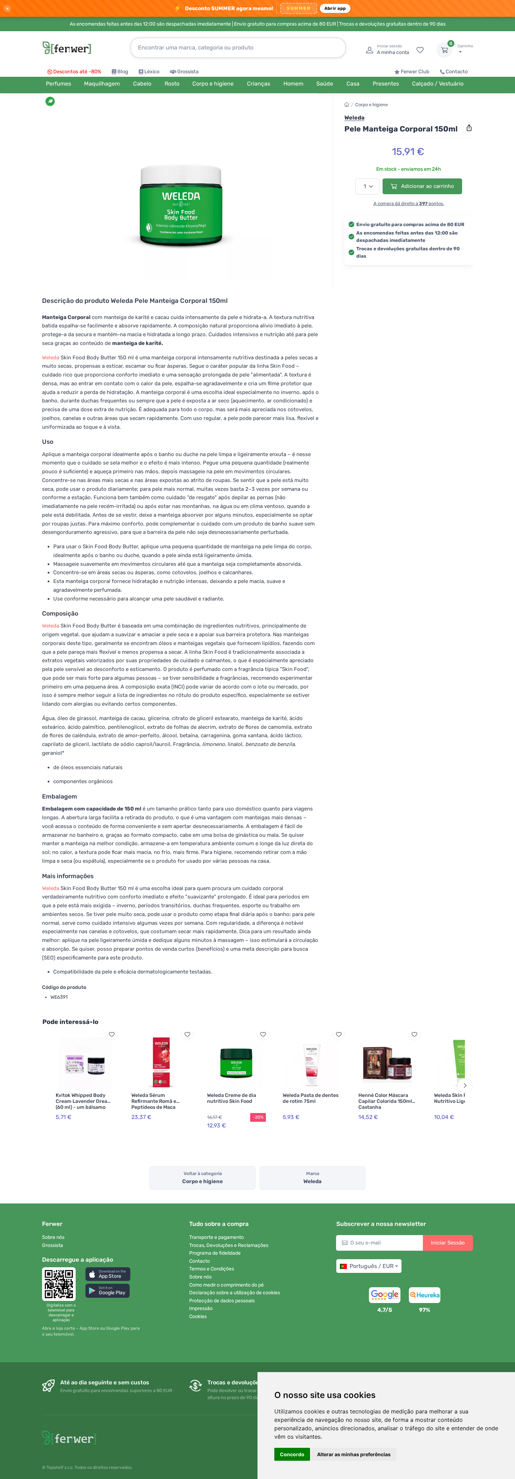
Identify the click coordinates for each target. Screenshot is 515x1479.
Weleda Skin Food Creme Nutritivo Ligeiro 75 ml (463, 1098)
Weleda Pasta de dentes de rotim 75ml (310, 1098)
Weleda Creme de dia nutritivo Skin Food (231, 1098)
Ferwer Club (415, 72)
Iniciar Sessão (448, 1243)
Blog (122, 72)
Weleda (50, 357)
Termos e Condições (211, 1269)
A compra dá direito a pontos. (408, 203)
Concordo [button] (292, 1454)
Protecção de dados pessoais (222, 1301)
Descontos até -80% (77, 72)
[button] (107, 1274)
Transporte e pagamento (216, 1237)
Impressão (201, 1308)
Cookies (198, 1316)
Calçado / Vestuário (438, 83)
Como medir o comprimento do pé (226, 1285)
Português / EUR (371, 1266)
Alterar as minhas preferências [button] (354, 1454)
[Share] (469, 128)
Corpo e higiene (371, 104)
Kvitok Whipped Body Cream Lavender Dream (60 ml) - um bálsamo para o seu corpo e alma (84, 1104)
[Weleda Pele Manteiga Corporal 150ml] (180, 190)
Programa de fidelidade (215, 1253)
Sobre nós (53, 1237)
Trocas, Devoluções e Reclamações (228, 1245)
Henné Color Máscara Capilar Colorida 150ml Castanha (385, 1101)
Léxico (151, 72)
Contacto (457, 72)
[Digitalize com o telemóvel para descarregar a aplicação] (61, 1284)
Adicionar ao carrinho (427, 186)
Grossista (188, 72)
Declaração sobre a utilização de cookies (234, 1293)
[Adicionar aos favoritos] (111, 1034)
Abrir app (335, 8)
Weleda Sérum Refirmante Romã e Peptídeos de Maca (153, 1101)
